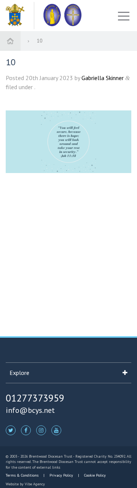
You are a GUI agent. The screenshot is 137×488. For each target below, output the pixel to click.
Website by (25, 484)
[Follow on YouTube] (56, 430)
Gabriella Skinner (102, 78)
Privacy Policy (61, 475)
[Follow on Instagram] (41, 430)
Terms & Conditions (23, 475)
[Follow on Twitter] (11, 430)
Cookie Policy (94, 475)
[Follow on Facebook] (26, 430)
